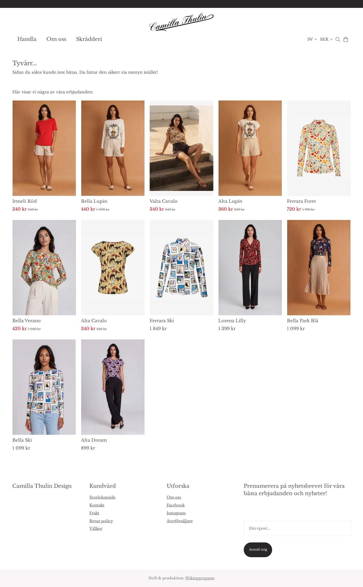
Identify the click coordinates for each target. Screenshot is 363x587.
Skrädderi (89, 39)
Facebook (176, 505)
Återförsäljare (180, 521)
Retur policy (101, 521)
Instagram (176, 513)
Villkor (95, 528)
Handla (27, 39)
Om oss (56, 39)
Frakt (94, 513)
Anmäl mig (258, 549)
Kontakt (96, 505)
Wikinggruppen (200, 578)
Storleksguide (102, 497)
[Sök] (337, 39)
